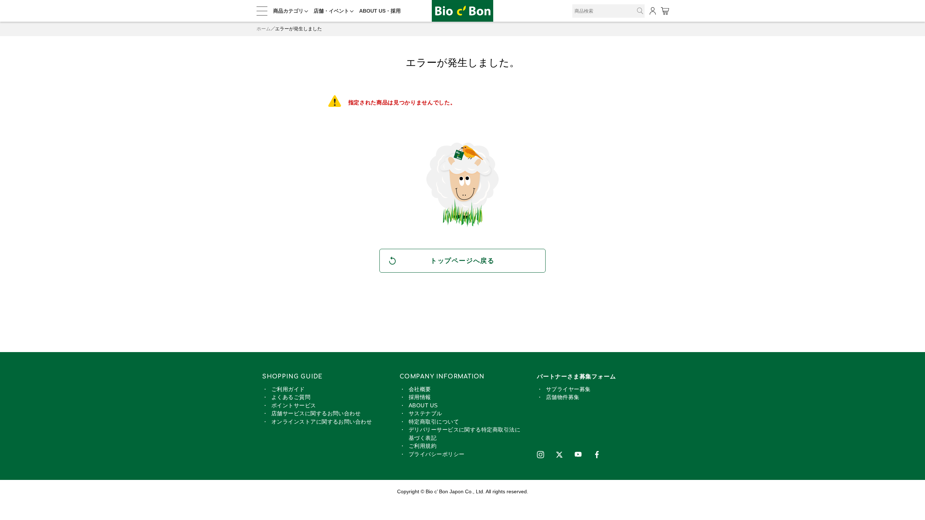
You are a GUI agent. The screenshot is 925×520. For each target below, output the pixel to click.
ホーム (264, 28)
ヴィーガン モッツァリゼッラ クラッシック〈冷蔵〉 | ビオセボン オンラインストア (462, 11)
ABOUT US (423, 405)
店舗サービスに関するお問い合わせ (316, 413)
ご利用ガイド (288, 389)
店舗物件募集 (563, 397)
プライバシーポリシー (437, 454)
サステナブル (425, 413)
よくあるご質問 (290, 397)
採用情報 (420, 397)
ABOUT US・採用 (380, 11)
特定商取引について (434, 422)
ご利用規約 (422, 446)
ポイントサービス (293, 405)
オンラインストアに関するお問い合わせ (321, 422)
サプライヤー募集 (568, 389)
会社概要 (420, 389)
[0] (664, 11)
